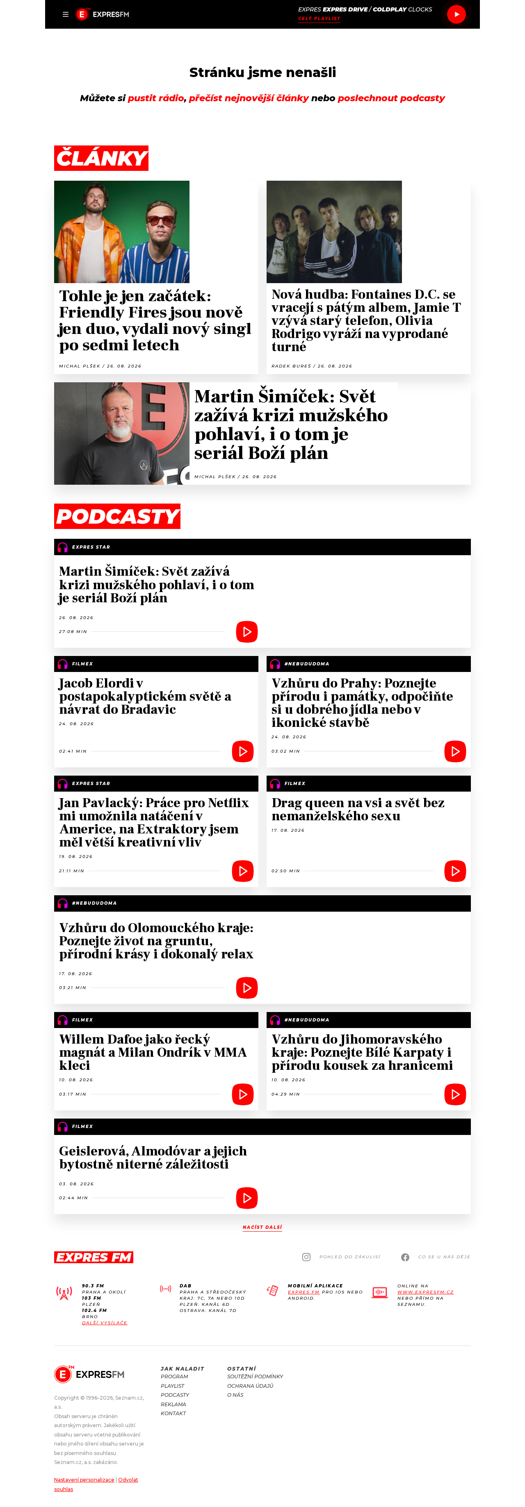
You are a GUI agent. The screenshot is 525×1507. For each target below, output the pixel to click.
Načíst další (262, 1227)
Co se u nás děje (444, 1257)
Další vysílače (105, 1322)
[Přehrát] (456, 14)
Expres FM (304, 1292)
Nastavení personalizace (84, 1480)
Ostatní (241, 1369)
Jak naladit (183, 1369)
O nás (235, 1395)
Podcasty (175, 1395)
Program (174, 1376)
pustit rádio (156, 98)
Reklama (173, 1404)
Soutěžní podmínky (255, 1376)
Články (101, 158)
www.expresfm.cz (425, 1292)
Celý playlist (319, 18)
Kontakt (173, 1413)
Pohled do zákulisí (350, 1257)
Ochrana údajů (250, 1386)
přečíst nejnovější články (249, 98)
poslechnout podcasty (391, 98)
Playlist (172, 1386)
